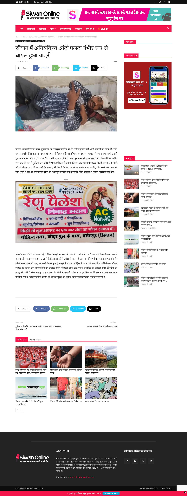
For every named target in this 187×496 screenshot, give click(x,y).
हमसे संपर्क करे (65, 28)
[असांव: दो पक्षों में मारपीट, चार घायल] (101, 383)
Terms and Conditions (149, 483)
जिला (51, 28)
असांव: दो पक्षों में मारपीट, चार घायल (97, 396)
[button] (168, 29)
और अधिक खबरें (35, 335)
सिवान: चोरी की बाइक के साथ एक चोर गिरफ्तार (66, 396)
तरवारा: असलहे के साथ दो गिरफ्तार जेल (102, 322)
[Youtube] (169, 2)
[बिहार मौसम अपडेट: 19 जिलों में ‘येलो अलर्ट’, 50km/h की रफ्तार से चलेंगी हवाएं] (131, 170)
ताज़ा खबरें (31, 28)
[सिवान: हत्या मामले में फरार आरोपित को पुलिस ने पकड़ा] (66, 352)
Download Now (111, 493)
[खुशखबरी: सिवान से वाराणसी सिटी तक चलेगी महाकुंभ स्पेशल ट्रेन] (101, 352)
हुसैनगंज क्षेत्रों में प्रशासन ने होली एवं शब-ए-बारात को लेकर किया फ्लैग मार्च (38, 323)
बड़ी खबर (42, 28)
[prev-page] (17, 405)
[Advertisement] (66, 139)
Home (17, 37)
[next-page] (22, 405)
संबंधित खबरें (21, 335)
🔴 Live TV (103, 28)
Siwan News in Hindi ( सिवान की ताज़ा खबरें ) (39, 37)
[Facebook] (155, 2)
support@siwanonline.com (81, 472)
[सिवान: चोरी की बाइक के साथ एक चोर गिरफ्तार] (66, 383)
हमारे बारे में (90, 28)
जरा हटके (78, 28)
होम (22, 28)
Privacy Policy (166, 483)
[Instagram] (159, 2)
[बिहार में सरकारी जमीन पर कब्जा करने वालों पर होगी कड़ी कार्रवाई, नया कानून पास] (131, 226)
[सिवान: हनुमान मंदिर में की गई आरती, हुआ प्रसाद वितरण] (31, 383)
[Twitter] (164, 2)
